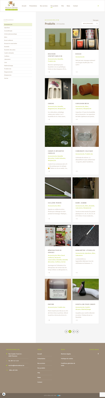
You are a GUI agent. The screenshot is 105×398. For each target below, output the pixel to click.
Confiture (6, 56)
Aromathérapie (8, 31)
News (68, 6)
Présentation (33, 6)
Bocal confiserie (8, 40)
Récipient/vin (7, 75)
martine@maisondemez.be (16, 365)
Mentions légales (66, 354)
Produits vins (7, 69)
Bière (5, 37)
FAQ (62, 6)
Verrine (6, 78)
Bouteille (6, 46)
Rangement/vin (8, 72)
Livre (5, 62)
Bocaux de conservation (10, 43)
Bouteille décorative (9, 50)
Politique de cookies (67, 358)
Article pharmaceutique (10, 34)
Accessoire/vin (8, 24)
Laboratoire (7, 59)
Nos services (44, 6)
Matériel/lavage (8, 65)
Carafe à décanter (9, 53)
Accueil (24, 6)
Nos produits (54, 6)
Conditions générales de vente (68, 364)
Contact (75, 6)
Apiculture (7, 27)
